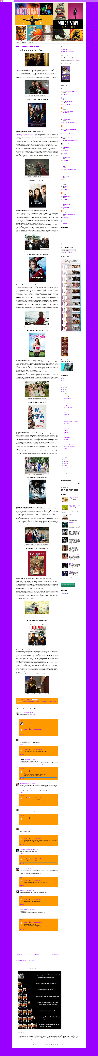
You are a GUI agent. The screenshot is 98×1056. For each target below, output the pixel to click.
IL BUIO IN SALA (67, 108)
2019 (64, 382)
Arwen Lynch (22, 849)
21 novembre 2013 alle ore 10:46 (29, 783)
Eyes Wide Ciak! (66, 189)
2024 (64, 378)
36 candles (71, 514)
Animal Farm (65, 221)
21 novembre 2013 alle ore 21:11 (36, 797)
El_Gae (21, 809)
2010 (64, 476)
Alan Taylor (24, 701)
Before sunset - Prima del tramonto (70, 444)
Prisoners (65, 434)
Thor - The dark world (68, 407)
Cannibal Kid (38, 701)
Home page (37, 954)
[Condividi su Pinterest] (38, 699)
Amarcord (65, 419)
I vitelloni (65, 418)
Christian (22, 828)
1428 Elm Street (66, 211)
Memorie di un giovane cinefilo (69, 214)
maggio (65, 463)
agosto (65, 457)
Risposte (22, 720)
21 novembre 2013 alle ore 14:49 (32, 849)
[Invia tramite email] (32, 699)
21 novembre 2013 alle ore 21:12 (36, 880)
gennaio (65, 470)
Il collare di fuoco (67, 437)
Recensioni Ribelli (66, 104)
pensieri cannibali (66, 88)
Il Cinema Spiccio (66, 183)
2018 (64, 383)
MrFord (18, 702)
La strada (65, 416)
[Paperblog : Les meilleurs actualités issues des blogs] (65, 594)
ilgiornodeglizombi (66, 98)
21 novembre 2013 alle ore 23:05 (29, 909)
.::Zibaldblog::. (66, 193)
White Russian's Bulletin (73, 497)
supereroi (21, 702)
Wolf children (66, 405)
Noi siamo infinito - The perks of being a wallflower (74, 506)
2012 (64, 473)
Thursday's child (67, 401)
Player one (65, 412)
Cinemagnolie (65, 160)
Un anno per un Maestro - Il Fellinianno (71, 421)
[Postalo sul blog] (33, 699)
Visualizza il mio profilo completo (67, 51)
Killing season (66, 409)
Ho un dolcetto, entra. (67, 179)
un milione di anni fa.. (67, 196)
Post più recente (19, 954)
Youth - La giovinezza (73, 546)
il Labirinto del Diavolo (67, 143)
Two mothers (66, 432)
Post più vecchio (55, 954)
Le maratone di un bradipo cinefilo (69, 169)
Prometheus (71, 522)
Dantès (25, 723)
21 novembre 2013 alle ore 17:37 (29, 890)
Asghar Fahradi (32, 701)
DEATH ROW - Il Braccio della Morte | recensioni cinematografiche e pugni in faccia (70, 165)
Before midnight (66, 442)
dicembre (65, 394)
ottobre (65, 454)
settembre (65, 455)
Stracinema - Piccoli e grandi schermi (70, 140)
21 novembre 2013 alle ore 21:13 (36, 838)
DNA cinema (65, 150)
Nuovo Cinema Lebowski (68, 173)
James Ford (26, 729)
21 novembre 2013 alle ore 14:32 (30, 828)
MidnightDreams (66, 157)
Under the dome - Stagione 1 (69, 426)
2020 (64, 380)
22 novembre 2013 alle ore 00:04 (36, 922)
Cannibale (18, 70)
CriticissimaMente (66, 119)
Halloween (65, 451)
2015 (64, 389)
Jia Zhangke (54, 701)
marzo (65, 467)
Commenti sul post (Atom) (25, 956)
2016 (64, 387)
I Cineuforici (65, 217)
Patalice (21, 890)
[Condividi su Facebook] (36, 699)
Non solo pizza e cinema (67, 101)
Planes (65, 400)
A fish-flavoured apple (67, 137)
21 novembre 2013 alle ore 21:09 (36, 729)
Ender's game (66, 430)
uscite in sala (25, 702)
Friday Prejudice (66, 176)
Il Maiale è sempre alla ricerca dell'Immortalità (68, 112)
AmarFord (71, 538)
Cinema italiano (49, 701)
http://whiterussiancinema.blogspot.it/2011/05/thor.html (46, 147)
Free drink (24, 42)
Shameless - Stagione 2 (68, 410)
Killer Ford (71, 563)
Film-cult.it (65, 223)
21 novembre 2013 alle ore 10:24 (32, 739)
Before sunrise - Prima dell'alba (69, 446)
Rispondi (21, 717)
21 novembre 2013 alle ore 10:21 (29, 712)
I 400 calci (65, 94)
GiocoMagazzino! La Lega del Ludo (70, 133)
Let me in (65, 448)
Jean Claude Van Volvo (68, 425)
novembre (66, 396)
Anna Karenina (71, 529)
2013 (64, 393)
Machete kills (66, 403)
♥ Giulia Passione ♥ (66, 153)
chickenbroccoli (66, 147)
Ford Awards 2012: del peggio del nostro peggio (74, 554)
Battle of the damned (67, 398)
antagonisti (28, 701)
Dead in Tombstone (67, 450)
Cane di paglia (66, 423)
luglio (65, 459)
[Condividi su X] (35, 699)
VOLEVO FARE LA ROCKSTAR (69, 122)
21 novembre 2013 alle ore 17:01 (29, 868)
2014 (64, 391)
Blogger (63, 1044)
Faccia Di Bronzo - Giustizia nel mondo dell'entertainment (70, 203)
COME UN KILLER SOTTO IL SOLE (70, 91)
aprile (65, 465)
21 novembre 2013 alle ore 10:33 (30, 759)
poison (21, 712)
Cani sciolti (66, 439)
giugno (65, 461)
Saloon (17, 42)
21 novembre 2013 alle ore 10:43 (33, 722)
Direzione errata (66, 207)
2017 (64, 385)
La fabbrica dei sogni (67, 126)
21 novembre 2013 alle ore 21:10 (36, 771)
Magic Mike (71, 571)
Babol (21, 868)
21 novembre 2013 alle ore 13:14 (29, 809)
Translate (70, 252)
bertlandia (65, 186)
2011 (64, 475)
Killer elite (65, 435)
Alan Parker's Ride (66, 199)
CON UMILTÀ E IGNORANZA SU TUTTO (70, 130)
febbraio (65, 469)
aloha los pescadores (67, 116)
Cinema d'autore (43, 701)
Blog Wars (31, 42)
